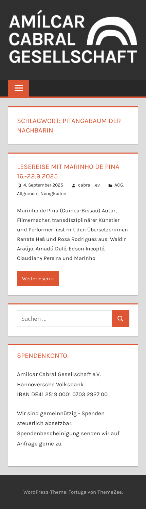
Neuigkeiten (53, 193)
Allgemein (27, 193)
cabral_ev (89, 185)
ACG (118, 185)
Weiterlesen (36, 279)
